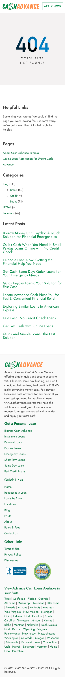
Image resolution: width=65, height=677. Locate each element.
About (8, 522)
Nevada (10, 607)
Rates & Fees (12, 527)
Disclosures (11, 560)
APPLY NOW (52, 6)
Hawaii (16, 646)
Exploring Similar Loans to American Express (31, 308)
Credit (14, 196)
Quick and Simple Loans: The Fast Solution (29, 336)
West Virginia (12, 612)
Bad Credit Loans (14, 471)
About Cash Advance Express (21, 153)
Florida (31, 599)
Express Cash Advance (18, 431)
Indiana (17, 616)
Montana (19, 625)
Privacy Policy (12, 554)
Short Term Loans (14, 460)
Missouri (36, 620)
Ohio (7, 616)
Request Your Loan (15, 492)
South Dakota (49, 625)
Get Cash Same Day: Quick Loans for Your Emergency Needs (32, 273)
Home (8, 487)
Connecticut (50, 642)
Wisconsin (53, 638)
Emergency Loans (14, 454)
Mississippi (24, 603)
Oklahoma (53, 603)
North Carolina (33, 616)
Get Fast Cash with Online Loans (28, 326)
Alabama (9, 603)
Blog (5, 184)
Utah (7, 646)
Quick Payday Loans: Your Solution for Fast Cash (32, 285)
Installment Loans (14, 436)
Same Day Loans (14, 465)
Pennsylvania (12, 633)
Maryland (26, 642)
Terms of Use (12, 549)
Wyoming (29, 629)
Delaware (28, 646)
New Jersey (29, 633)
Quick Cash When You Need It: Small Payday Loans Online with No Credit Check (32, 248)
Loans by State (13, 498)
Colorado (26, 638)
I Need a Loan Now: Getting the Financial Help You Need (28, 261)
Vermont (42, 646)
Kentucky (35, 607)
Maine (53, 646)
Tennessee (23, 620)
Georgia (43, 599)
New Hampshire (14, 651)
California (19, 599)
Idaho (7, 625)
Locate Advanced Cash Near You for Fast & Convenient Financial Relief (31, 296)
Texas (7, 599)
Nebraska (32, 625)
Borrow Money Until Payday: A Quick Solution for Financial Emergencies (31, 235)
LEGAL (7, 207)
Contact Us (11, 533)
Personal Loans (13, 442)
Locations (8, 213)
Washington (11, 638)
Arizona (22, 607)
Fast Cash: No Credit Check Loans (29, 318)
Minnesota (12, 642)
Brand (13, 190)
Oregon (39, 638)
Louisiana (38, 603)
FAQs (7, 516)
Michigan (46, 612)
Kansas (48, 620)
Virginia (42, 629)
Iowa (37, 642)
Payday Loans (12, 448)
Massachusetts (46, 633)
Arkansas (48, 607)
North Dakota (12, 629)
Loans (13, 201)
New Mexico (31, 612)
